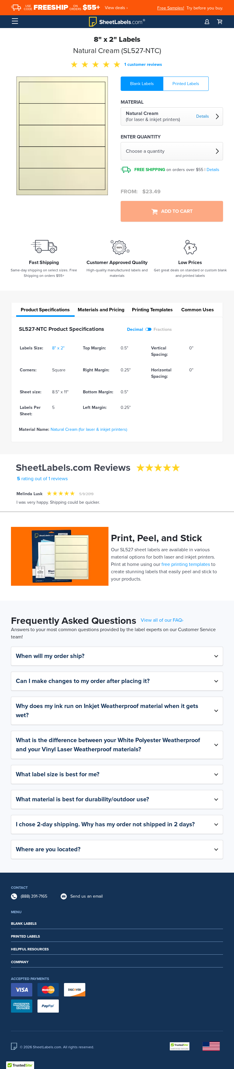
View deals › (116, 7)
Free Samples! (170, 8)
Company (20, 962)
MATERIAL (132, 102)
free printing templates (185, 564)
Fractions (163, 329)
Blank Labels (142, 83)
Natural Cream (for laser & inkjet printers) (89, 429)
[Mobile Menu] (15, 21)
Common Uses (197, 310)
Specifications (45, 310)
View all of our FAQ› (162, 620)
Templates (152, 310)
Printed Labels (185, 83)
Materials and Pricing (101, 310)
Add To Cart (175, 211)
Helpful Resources (30, 949)
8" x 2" (58, 348)
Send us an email (86, 896)
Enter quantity (141, 137)
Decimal (135, 329)
